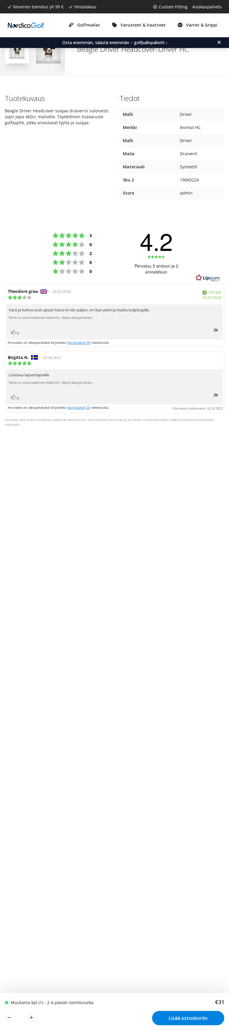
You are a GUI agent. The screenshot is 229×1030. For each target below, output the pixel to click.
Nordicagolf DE (79, 342)
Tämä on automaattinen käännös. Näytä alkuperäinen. (50, 318)
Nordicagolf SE (78, 407)
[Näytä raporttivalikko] (215, 331)
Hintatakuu (85, 7)
